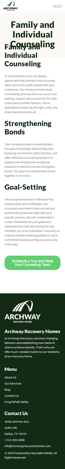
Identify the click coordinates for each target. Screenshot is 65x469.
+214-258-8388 (15, 440)
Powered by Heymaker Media (33, 453)
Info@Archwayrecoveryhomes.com (28, 446)
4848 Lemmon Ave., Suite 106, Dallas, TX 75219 (17, 428)
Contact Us (12, 395)
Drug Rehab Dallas (16, 402)
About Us (10, 377)
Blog (7, 389)
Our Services (13, 383)
